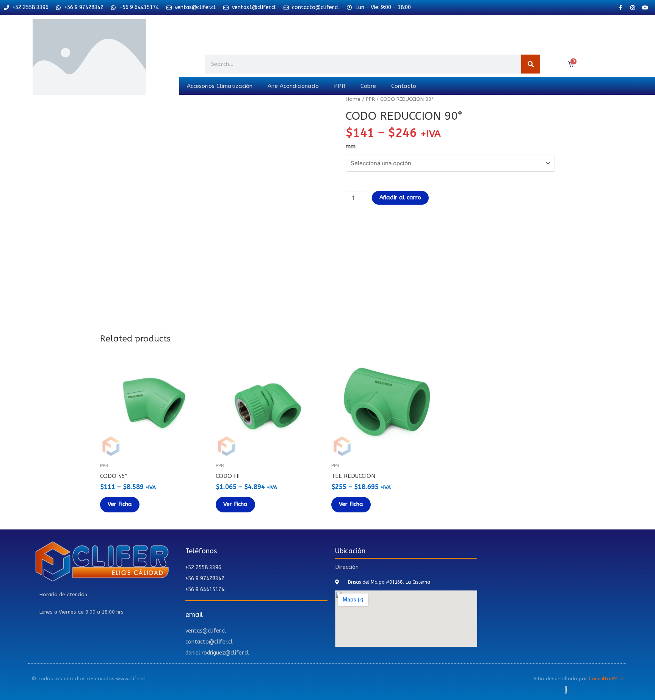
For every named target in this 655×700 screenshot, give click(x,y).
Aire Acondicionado (293, 86)
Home (353, 99)
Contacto (403, 86)
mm (351, 146)
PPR (339, 86)
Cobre (368, 86)
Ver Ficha (120, 504)
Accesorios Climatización (219, 86)
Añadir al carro (400, 197)
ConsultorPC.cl (606, 678)
